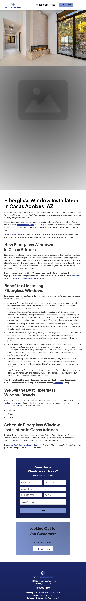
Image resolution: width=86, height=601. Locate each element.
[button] (77, 5)
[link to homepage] (12, 5)
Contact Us (66, 5)
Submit (43, 510)
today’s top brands (13, 403)
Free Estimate (43, 549)
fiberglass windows (25, 224)
